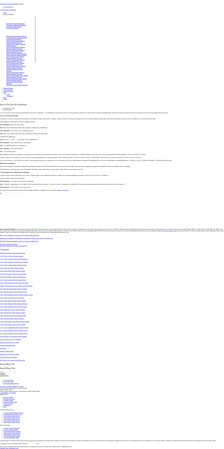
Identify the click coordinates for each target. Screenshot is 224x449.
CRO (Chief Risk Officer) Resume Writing (12, 318)
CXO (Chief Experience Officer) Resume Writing (13, 333)
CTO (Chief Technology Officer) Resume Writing (14, 330)
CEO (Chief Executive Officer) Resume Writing (13, 274)
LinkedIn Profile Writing (7, 351)
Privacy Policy (32, 443)
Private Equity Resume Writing (8, 357)
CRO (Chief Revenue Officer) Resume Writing (13, 315)
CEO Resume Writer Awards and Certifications (13, 277)
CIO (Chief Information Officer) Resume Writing (13, 289)
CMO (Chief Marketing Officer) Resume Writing (13, 304)
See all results (4, 375)
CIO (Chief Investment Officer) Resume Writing (13, 292)
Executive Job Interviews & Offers (9, 342)
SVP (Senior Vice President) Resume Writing (12, 360)
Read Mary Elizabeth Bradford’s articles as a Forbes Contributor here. (19, 241)
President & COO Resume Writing (9, 354)
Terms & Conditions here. (46, 443)
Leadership (3, 348)
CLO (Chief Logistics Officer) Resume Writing (13, 301)
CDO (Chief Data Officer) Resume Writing (12, 268)
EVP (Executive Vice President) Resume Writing (13, 336)
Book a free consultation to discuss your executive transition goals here (19, 235)
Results (3, 374)
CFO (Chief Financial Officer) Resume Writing (13, 280)
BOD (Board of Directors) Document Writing (12, 253)
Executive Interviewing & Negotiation (10, 339)
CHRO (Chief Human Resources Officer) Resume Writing (16, 286)
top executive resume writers (169, 231)
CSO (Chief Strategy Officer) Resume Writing (13, 324)
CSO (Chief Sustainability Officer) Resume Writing (14, 327)
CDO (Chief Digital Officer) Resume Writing (12, 271)
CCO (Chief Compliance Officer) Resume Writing (14, 262)
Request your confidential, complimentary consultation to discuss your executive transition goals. (26, 238)
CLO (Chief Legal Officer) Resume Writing (12, 298)
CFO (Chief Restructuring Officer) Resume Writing (14, 283)
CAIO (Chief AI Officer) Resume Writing (11, 256)
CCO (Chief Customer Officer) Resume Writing (13, 265)
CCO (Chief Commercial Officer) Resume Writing (14, 259)
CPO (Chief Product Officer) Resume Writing (12, 312)
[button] (114, 14)
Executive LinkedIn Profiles (7, 345)
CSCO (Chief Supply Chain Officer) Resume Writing (15, 321)
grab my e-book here (63, 190)
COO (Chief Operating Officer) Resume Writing (13, 307)
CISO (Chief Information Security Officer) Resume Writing (16, 295)
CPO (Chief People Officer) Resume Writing (12, 310)
